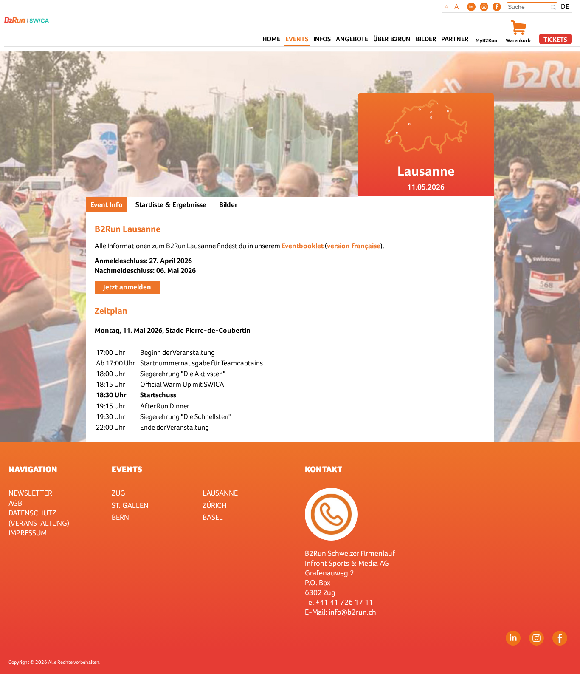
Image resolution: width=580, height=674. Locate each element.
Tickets (555, 39)
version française (353, 246)
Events (127, 469)
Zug (118, 492)
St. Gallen (130, 505)
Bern (120, 517)
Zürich (215, 505)
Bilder (426, 39)
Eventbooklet (303, 246)
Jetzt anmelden (127, 287)
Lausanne (220, 492)
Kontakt (323, 469)
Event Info (106, 205)
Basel (213, 517)
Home (271, 39)
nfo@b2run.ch (353, 611)
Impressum (27, 532)
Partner (454, 39)
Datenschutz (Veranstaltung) (38, 517)
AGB (15, 502)
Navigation (32, 469)
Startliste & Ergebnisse (170, 205)
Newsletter (30, 492)
